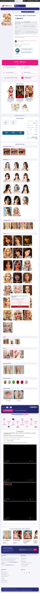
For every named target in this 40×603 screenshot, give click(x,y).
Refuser (20, 304)
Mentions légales (15, 590)
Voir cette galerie (11, 98)
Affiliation (27, 590)
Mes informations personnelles (26, 562)
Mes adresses (23, 561)
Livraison (2, 577)
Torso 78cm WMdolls (6, 540)
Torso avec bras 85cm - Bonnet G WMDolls (27, 541)
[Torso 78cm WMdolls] (7, 535)
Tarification (3, 579)
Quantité (4, 407)
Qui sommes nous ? (4, 573)
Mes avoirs (23, 559)
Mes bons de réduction (25, 564)
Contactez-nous (31, 0)
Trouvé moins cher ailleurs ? (10, 77)
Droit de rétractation (22, 590)
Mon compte (23, 555)
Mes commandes (24, 558)
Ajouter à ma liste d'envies (21, 410)
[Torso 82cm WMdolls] (17, 535)
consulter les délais (10, 440)
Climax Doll (20, 45)
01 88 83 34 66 (27, 77)
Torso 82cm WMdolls (16, 540)
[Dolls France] (7, 6)
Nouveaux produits (4, 572)
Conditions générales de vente (7, 590)
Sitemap (30, 590)
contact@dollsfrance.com (9, 564)
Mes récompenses (24, 565)
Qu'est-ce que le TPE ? (5, 576)
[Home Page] (2, 12)
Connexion (36, 0)
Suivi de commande (4, 582)
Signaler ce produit (19, 56)
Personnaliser (20, 301)
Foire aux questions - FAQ (5, 574)
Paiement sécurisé (4, 580)
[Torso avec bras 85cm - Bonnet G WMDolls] (27, 535)
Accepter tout (20, 306)
